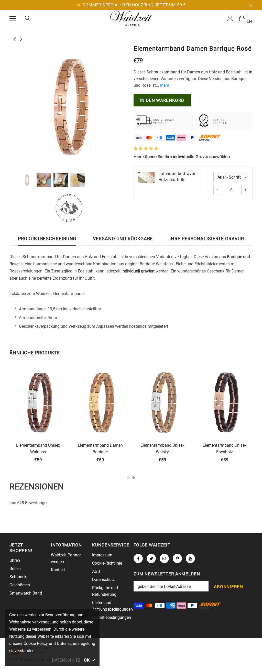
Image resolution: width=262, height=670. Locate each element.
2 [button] (133, 477)
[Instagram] (164, 558)
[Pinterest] (177, 558)
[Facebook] (138, 558)
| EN (249, 18)
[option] (68, 105)
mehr (164, 85)
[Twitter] (151, 558)
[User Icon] (230, 18)
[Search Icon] (27, 18)
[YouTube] (190, 558)
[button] (146, 148)
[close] (250, 5)
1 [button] (128, 477)
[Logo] (131, 18)
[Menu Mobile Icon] (12, 18)
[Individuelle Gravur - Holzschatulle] (146, 177)
